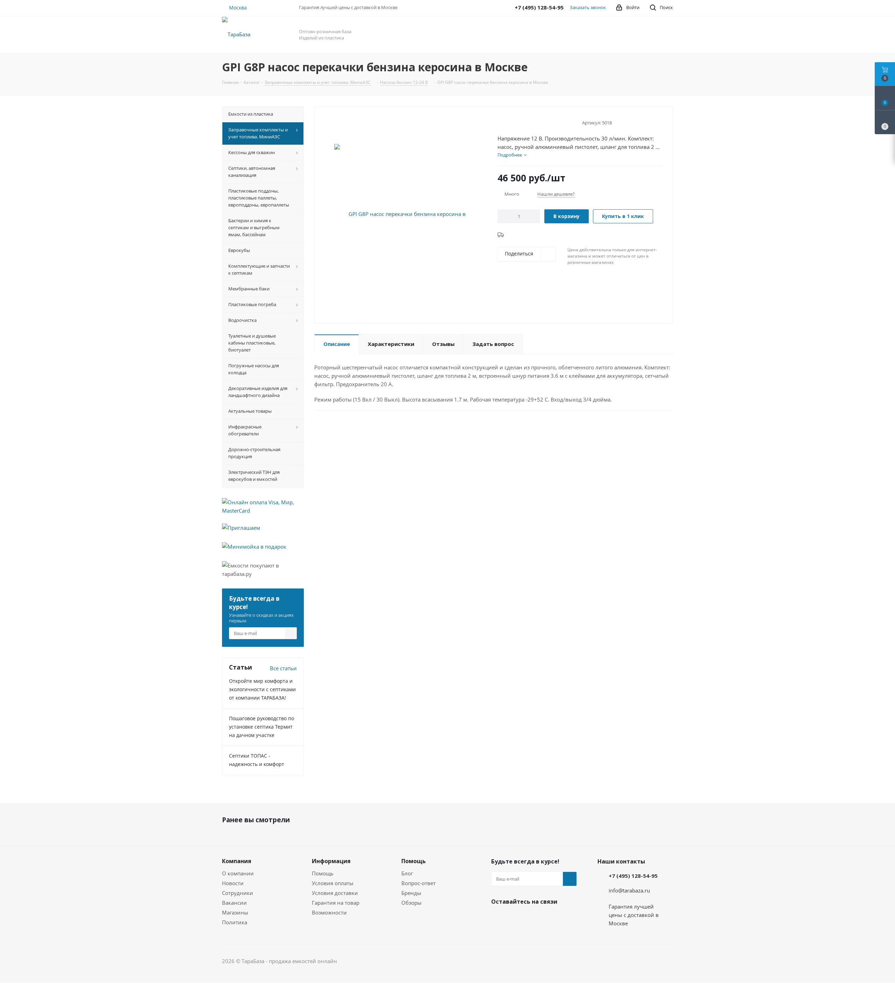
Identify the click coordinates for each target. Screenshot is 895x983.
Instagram (516, 918)
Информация (331, 861)
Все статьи (283, 668)
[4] (520, 122)
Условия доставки (335, 892)
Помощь (323, 873)
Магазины (235, 912)
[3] (514, 122)
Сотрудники (237, 892)
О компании (238, 873)
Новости (233, 883)
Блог (407, 873)
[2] (507, 122)
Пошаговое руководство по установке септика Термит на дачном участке (261, 726)
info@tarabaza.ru (629, 890)
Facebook (498, 918)
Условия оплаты (332, 883)
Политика (234, 922)
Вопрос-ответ (418, 883)
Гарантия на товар (335, 902)
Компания (236, 861)
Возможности (329, 912)
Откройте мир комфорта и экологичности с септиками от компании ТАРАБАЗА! (262, 689)
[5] (527, 122)
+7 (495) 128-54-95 (633, 875)
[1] (500, 122)
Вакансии (234, 902)
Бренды (411, 892)
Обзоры (411, 902)
